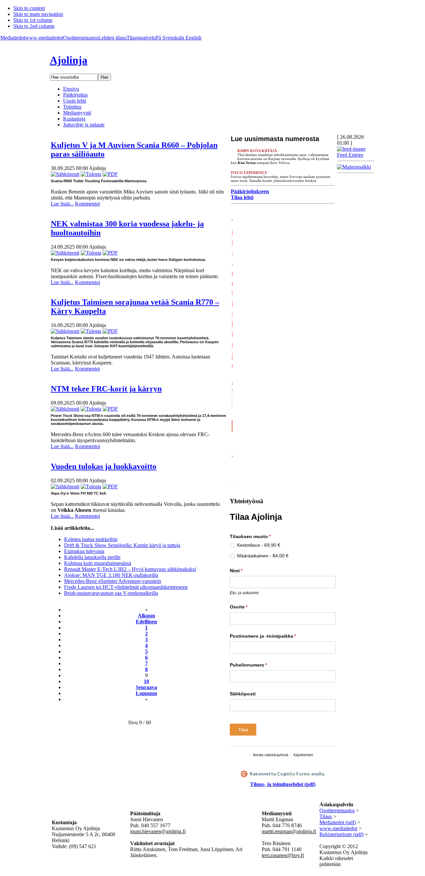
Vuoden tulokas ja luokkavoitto (103, 466)
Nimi (248, 570)
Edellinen (146, 621)
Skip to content (29, 8)
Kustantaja (74, 118)
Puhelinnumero (261, 665)
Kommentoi (87, 203)
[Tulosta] (91, 174)
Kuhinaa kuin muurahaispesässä (97, 563)
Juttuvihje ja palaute (84, 124)
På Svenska (168, 37)
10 (146, 681)
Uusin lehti (74, 101)
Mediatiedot (12, 37)
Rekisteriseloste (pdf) (341, 834)
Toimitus (72, 107)
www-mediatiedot (44, 37)
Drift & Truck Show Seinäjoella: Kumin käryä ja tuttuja (122, 545)
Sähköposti (243, 693)
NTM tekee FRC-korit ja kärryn (106, 388)
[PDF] (110, 174)
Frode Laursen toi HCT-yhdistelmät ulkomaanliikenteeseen (126, 587)
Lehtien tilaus (112, 37)
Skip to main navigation (38, 14)
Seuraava (146, 687)
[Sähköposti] (65, 174)
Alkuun (146, 615)
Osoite (251, 606)
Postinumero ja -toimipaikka (275, 636)
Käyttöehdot (303, 755)
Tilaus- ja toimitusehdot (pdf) (282, 784)
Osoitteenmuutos (80, 37)
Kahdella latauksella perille (92, 557)
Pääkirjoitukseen (250, 191)
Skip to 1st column (32, 20)
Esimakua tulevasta (84, 551)
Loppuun (146, 693)
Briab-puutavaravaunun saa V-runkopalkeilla (111, 593)
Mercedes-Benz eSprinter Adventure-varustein (112, 581)
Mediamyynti (77, 113)
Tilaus (325, 816)
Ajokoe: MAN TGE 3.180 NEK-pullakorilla (111, 575)
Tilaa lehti (242, 197)
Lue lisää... (62, 203)
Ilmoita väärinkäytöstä (270, 755)
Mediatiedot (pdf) (337, 822)
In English (191, 37)
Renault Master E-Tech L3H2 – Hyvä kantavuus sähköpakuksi (130, 569)
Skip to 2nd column (33, 26)
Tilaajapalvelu (141, 37)
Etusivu (71, 89)
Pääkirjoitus (75, 95)
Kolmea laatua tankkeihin (91, 539)
